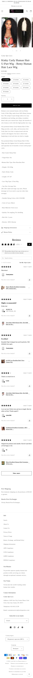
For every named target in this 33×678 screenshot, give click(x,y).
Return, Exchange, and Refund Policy (14, 540)
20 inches (16, 83)
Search (5, 520)
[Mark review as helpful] (29, 279)
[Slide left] (13, 51)
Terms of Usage (8, 536)
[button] (2, 11)
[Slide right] (20, 51)
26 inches (16, 87)
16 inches (26, 79)
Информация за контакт (17, 674)
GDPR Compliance (9, 556)
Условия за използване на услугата (17, 668)
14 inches (16, 79)
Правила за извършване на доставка (17, 671)
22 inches (26, 83)
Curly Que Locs (14, 661)
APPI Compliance (8, 548)
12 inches (6, 79)
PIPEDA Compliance (9, 560)
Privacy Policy (8, 532)
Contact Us (7, 528)
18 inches (6, 83)
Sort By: (22, 262)
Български (15, 648)
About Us (6, 524)
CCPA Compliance (9, 552)
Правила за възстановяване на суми (19, 663)
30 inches (6, 91)
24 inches (6, 87)
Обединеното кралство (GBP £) (15, 639)
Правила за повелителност (17, 666)
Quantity (3, 95)
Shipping (9, 73)
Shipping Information (9, 544)
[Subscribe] (27, 621)
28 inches (26, 87)
